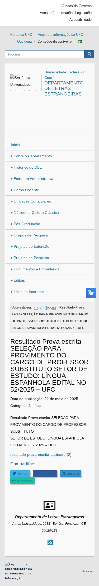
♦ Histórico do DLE (26, 167)
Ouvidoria (24, 41)
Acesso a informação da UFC (60, 35)
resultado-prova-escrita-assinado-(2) (41, 454)
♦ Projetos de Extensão (30, 246)
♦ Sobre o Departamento (31, 156)
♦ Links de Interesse (27, 292)
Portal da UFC (21, 35)
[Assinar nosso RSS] (50, 542)
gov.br (16, 12)
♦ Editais (18, 280)
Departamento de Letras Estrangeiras (63, 88)
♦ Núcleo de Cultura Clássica (35, 212)
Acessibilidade (80, 20)
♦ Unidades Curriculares (31, 201)
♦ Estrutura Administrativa (32, 178)
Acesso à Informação (56, 13)
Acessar (88, 571)
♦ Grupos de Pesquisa (29, 235)
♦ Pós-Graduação (25, 224)
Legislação (83, 13)
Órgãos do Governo (77, 6)
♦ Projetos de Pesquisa (30, 258)
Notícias (35, 405)
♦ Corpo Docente (25, 190)
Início (15, 145)
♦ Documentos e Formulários (35, 269)
